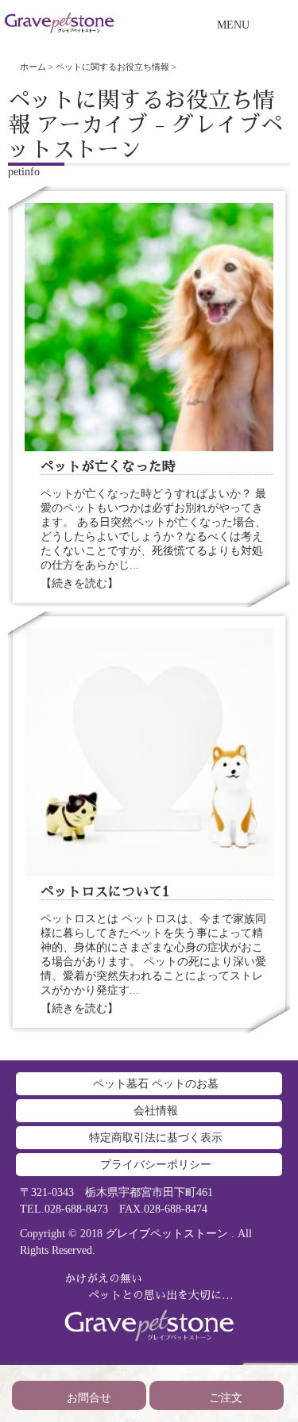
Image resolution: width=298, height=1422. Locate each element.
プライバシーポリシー (155, 1165)
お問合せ (89, 1398)
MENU (233, 25)
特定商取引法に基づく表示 (156, 1138)
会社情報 (156, 1111)
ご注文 (225, 1398)
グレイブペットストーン (167, 1234)
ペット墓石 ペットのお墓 (156, 1084)
